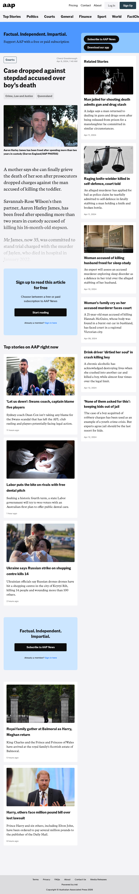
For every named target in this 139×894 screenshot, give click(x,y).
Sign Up (127, 5)
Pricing (73, 5)
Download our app (98, 47)
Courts (49, 16)
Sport (101, 16)
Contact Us (80, 879)
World (116, 16)
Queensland (44, 96)
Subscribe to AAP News (101, 39)
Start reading (41, 312)
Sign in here (51, 323)
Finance (85, 16)
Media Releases (98, 879)
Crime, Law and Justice (19, 96)
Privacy (46, 879)
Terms (36, 879)
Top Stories (12, 16)
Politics (32, 16)
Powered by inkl (70, 884)
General (67, 16)
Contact (86, 5)
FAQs (57, 879)
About (98, 5)
